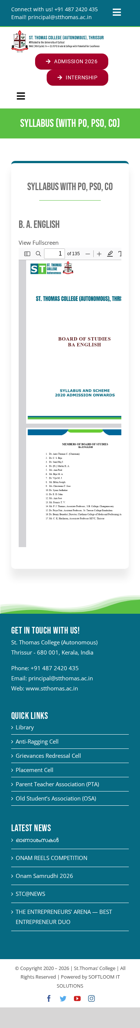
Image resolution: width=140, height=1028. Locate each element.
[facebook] (49, 998)
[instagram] (91, 998)
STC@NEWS (30, 893)
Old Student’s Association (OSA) (56, 798)
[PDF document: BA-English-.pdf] (70, 397)
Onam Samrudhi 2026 (44, 875)
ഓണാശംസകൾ (37, 840)
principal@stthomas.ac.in (60, 678)
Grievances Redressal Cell (48, 755)
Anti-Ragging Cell (37, 741)
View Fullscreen (39, 242)
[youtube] (77, 998)
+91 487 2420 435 (55, 668)
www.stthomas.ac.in (52, 688)
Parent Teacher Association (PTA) (57, 784)
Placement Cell (34, 770)
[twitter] (63, 998)
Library (25, 727)
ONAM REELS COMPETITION (51, 857)
